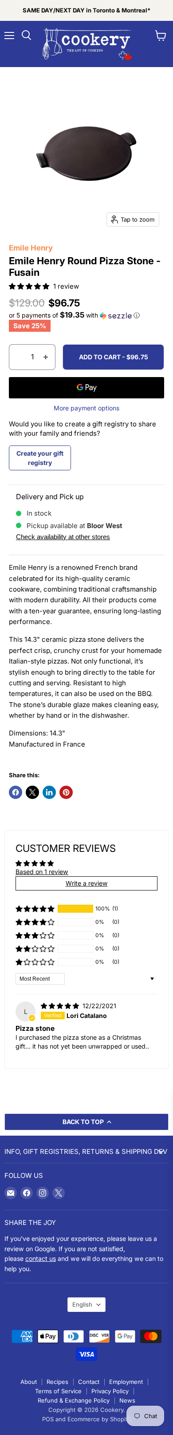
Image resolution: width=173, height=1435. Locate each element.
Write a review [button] (87, 883)
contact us (40, 1258)
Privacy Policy (110, 1391)
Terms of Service (58, 1391)
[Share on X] (32, 792)
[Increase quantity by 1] (45, 357)
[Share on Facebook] (15, 792)
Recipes (57, 1381)
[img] (61, 1006)
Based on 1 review (42, 871)
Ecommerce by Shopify (99, 1419)
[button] (30, 286)
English (82, 1304)
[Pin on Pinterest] (66, 792)
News (127, 1400)
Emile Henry (31, 247)
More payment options (86, 408)
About (28, 1381)
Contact (88, 1381)
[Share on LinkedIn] (49, 792)
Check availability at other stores (63, 537)
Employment (126, 1381)
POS (48, 1419)
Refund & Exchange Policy (74, 1400)
